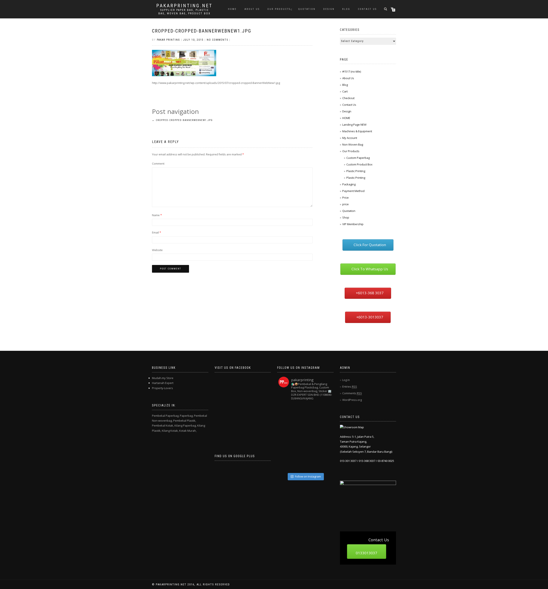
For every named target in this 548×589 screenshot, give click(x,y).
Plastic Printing (355, 171)
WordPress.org (352, 400)
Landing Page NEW (354, 124)
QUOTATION (307, 9)
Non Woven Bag (352, 144)
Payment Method (353, 191)
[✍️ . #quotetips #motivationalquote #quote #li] (298, 410)
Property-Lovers (162, 388)
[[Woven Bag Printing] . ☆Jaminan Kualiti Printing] (325, 437)
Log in (346, 380)
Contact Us (367, 9)
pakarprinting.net (184, 5)
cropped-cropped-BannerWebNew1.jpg (201, 31)
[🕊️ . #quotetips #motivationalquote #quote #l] (298, 450)
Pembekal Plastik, (184, 420)
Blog (346, 9)
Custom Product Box (359, 164)
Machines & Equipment (357, 131)
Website (157, 250)
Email (156, 232)
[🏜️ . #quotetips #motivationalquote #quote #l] (325, 423)
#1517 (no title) (351, 71)
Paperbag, (186, 416)
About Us (252, 9)
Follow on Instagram (308, 476)
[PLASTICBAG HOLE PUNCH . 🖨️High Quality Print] (312, 410)
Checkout (348, 98)
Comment (158, 163)
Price (345, 197)
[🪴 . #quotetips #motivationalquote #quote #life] (325, 464)
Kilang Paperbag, (185, 425)
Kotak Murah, (188, 431)
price (345, 204)
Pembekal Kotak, (163, 425)
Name (157, 215)
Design (329, 9)
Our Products (278, 9)
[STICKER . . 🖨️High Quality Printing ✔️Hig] (285, 410)
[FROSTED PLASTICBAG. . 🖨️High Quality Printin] (285, 437)
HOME (232, 9)
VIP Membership (352, 224)
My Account (349, 138)
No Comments (217, 39)
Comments (352, 393)
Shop (345, 217)
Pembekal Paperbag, (165, 416)
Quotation (348, 211)
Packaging (349, 184)
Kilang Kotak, (170, 431)
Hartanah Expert (162, 383)
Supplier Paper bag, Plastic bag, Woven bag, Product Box (184, 12)
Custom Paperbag (358, 158)
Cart (345, 91)
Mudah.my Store (162, 378)
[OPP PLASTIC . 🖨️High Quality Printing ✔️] (325, 410)
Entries (349, 386)
